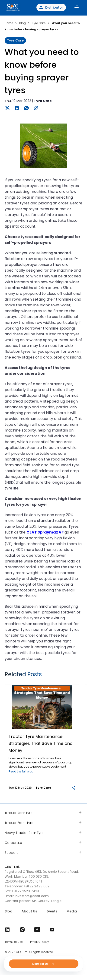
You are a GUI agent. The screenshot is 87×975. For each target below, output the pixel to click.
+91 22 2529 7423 (25, 891)
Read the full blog (21, 771)
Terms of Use (14, 941)
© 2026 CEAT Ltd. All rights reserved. (29, 952)
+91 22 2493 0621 (37, 886)
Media (72, 911)
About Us (29, 911)
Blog (8, 911)
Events (51, 911)
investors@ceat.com (32, 896)
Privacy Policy (39, 941)
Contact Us (40, 964)
